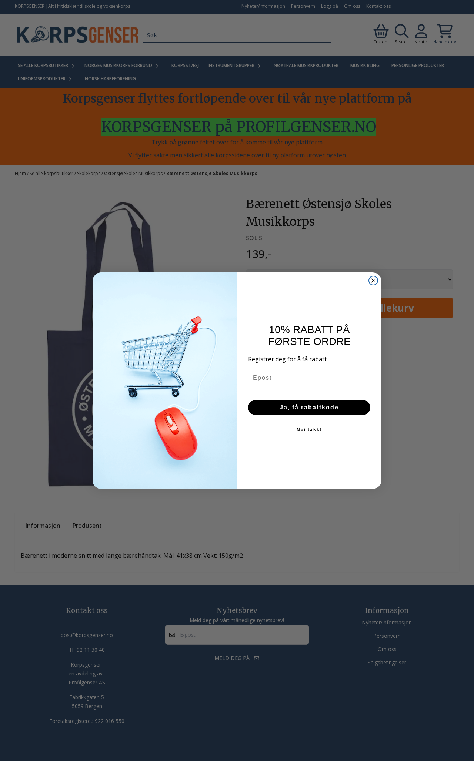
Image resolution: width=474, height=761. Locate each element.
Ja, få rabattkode (309, 407)
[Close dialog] (373, 280)
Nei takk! (309, 429)
